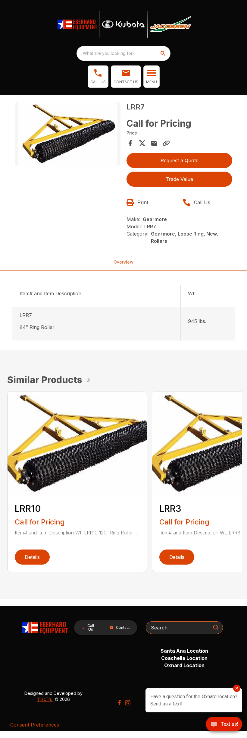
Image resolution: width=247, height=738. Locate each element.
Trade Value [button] (179, 179)
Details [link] (32, 557)
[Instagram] (128, 702)
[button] (98, 76)
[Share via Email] (154, 143)
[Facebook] (119, 702)
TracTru (44, 699)
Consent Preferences (34, 725)
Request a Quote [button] (180, 160)
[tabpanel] (67, 135)
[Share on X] (142, 143)
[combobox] (123, 53)
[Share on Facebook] (130, 143)
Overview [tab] (123, 261)
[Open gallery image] (67, 134)
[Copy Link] (166, 143)
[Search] (215, 627)
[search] (163, 53)
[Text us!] (224, 724)
